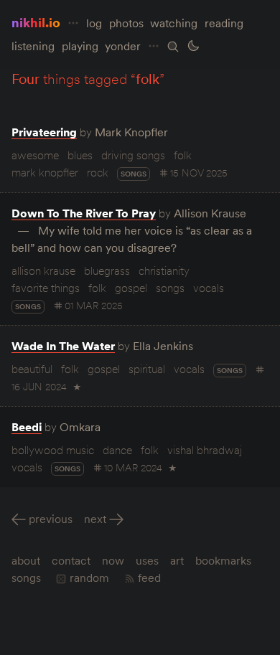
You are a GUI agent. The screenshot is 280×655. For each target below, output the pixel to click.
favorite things (45, 288)
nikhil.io (35, 22)
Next (95, 519)
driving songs (133, 155)
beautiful (31, 369)
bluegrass (107, 270)
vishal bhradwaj (204, 450)
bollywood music (52, 450)
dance (117, 450)
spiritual (147, 369)
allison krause (43, 270)
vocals (208, 288)
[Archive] (173, 46)
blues (80, 155)
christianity (164, 270)
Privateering (44, 132)
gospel (131, 288)
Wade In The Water (63, 346)
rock (97, 172)
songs (133, 174)
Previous (51, 519)
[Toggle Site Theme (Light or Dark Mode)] (193, 45)
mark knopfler (44, 172)
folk (183, 155)
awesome (35, 155)
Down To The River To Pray (83, 213)
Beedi (26, 427)
